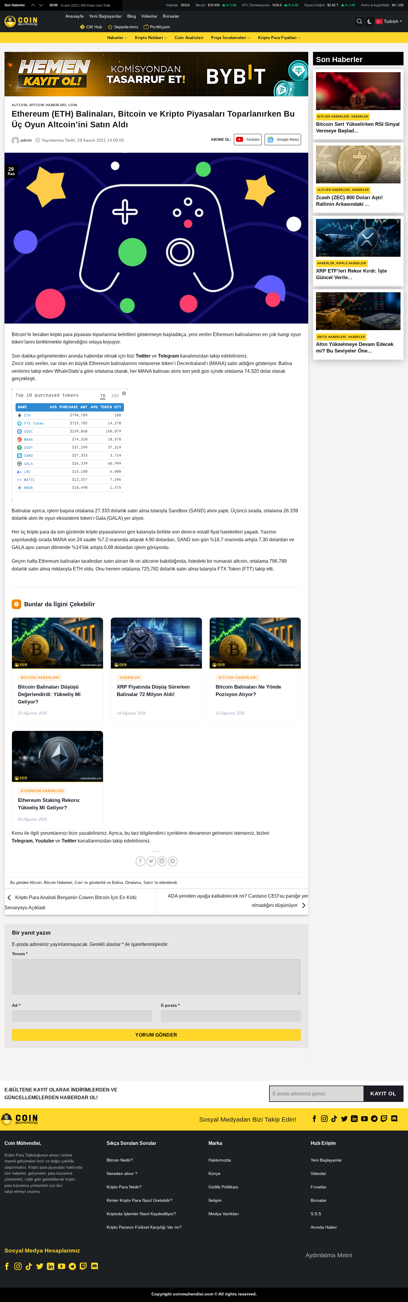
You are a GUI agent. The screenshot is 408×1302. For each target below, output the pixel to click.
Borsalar (171, 16)
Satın (148, 882)
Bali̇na (117, 882)
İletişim (215, 1200)
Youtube (253, 139)
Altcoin (19, 105)
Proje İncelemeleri (228, 37)
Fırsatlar (318, 1187)
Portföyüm (160, 26)
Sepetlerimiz (126, 26)
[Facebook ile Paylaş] (140, 861)
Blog (131, 16)
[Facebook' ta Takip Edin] (314, 1119)
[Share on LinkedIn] (162, 861)
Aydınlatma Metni (329, 1255)
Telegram (22, 840)
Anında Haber (324, 1227)
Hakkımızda (219, 1160)
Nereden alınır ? (122, 1173)
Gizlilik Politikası (223, 1187)
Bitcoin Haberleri (48, 105)
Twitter (70, 840)
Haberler (115, 37)
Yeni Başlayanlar (105, 16)
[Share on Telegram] (173, 861)
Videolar (149, 16)
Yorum (19, 953)
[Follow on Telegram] (374, 1119)
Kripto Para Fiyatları (277, 37)
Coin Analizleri (189, 37)
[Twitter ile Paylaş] (151, 861)
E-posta (170, 1005)
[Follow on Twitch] (384, 1119)
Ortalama (133, 882)
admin (25, 140)
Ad (16, 1005)
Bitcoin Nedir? (120, 1160)
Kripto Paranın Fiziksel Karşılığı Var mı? (144, 1227)
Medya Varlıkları (223, 1213)
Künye (214, 1173)
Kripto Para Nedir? (124, 1187)
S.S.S (316, 1213)
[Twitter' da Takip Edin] (344, 1119)
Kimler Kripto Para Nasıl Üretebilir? (139, 1200)
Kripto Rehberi (149, 37)
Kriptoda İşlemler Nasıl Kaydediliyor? (141, 1213)
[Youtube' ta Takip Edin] (364, 1119)
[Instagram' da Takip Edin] (324, 1119)
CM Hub (94, 26)
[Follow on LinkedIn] (354, 1119)
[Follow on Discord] (394, 1119)
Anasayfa (74, 16)
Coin (72, 105)
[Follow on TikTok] (334, 1119)
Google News (288, 139)
